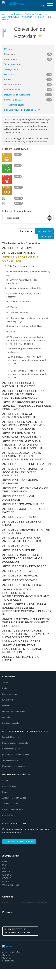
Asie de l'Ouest (8, 815)
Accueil (5, 14)
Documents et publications (27, 94)
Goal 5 (18, 176)
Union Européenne (10, 885)
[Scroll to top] (47, 960)
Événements (7, 700)
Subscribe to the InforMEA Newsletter (18, 931)
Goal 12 (18, 187)
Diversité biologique (10, 737)
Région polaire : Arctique (12, 809)
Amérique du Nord (10, 804)
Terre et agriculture (10, 760)
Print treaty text (44, 231)
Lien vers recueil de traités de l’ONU (22, 110)
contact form (41, 141)
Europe (5, 792)
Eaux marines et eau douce (14, 766)
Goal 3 (18, 165)
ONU (4, 862)
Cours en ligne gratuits (21, 841)
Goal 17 (18, 203)
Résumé (8, 49)
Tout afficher (26, 231)
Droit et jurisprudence (11, 694)
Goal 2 (18, 154)
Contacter (6, 955)
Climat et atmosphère (11, 749)
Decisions (27, 74)
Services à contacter (27, 99)
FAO (4, 868)
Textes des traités (12, 64)
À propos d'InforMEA (11, 952)
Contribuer (6, 958)
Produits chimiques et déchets (15, 743)
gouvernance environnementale (15, 755)
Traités (5, 682)
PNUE (5, 865)
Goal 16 (18, 198)
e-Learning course (15, 105)
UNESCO (6, 872)
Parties (27, 79)
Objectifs (6, 706)
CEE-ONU (7, 875)
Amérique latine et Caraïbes (14, 798)
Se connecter (8, 961)
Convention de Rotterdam (33, 17)
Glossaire (6, 717)
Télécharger (46, 236)
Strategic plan (11, 69)
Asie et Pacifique (9, 786)
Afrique (5, 780)
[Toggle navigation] (50, 5)
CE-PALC (6, 878)
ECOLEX (6, 881)
